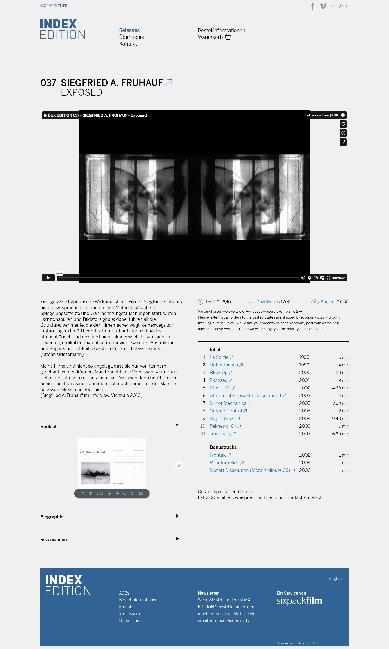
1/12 (100, 493)
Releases (129, 30)
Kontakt (128, 44)
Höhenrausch (224, 365)
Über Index (131, 37)
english (339, 6)
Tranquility (221, 434)
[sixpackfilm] (53, 7)
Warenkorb (211, 37)
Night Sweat (223, 418)
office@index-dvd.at (233, 620)
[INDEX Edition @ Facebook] (310, 6)
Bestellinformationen (221, 30)
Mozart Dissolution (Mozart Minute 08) (250, 470)
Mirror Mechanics (228, 403)
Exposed (219, 380)
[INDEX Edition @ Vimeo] (321, 6)
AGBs (124, 593)
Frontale (219, 455)
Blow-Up (219, 372)
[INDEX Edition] (68, 584)
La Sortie (220, 357)
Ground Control (226, 411)
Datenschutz (131, 620)
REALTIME (221, 388)
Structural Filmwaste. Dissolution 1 (246, 395)
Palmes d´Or (223, 426)
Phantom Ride (225, 463)
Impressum (129, 613)
